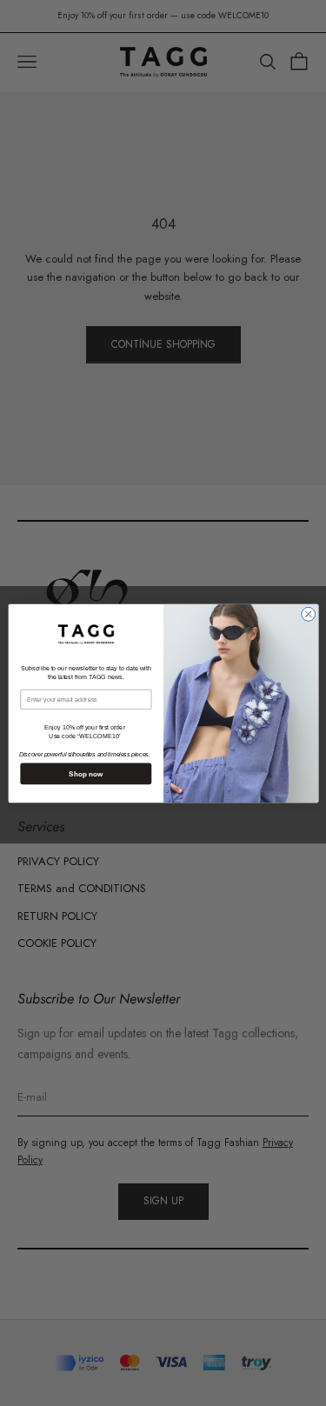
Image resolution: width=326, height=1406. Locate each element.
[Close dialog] (308, 614)
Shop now (86, 773)
